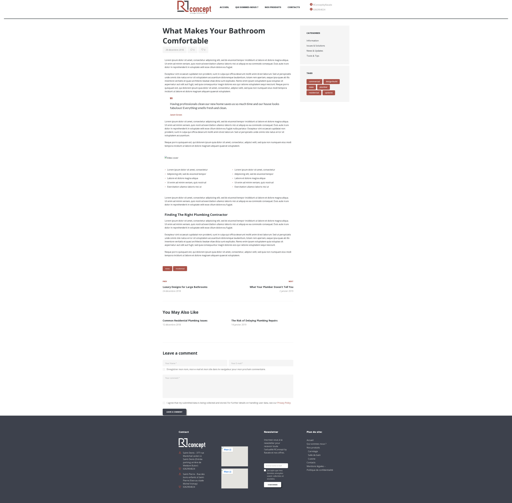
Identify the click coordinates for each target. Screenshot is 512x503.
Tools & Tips (313, 55)
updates (329, 92)
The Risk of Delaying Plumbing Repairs (254, 320)
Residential (180, 268)
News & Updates (315, 50)
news (167, 268)
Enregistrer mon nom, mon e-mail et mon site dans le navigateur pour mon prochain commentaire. (216, 369)
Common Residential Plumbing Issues (185, 320)
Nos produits (313, 447)
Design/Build (331, 81)
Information (313, 40)
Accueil (310, 440)
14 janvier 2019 (238, 324)
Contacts (311, 462)
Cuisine (311, 458)
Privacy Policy (284, 402)
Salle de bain (314, 455)
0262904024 (189, 468)
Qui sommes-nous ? (316, 443)
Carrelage (313, 451)
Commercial (314, 81)
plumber (323, 87)
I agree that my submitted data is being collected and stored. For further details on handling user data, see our (229, 402)
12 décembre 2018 (172, 324)
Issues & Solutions (316, 45)
